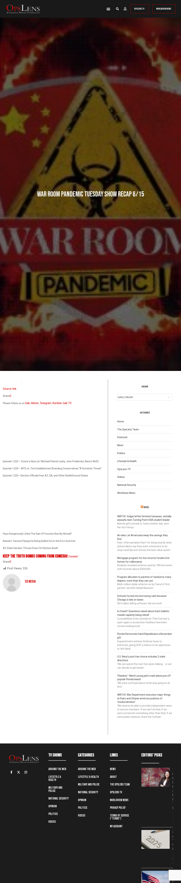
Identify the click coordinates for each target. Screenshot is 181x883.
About (113, 777)
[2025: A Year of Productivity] (155, 839)
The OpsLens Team (128, 429)
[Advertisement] (54, 433)
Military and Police (55, 789)
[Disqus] (54, 639)
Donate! (73, 556)
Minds (35, 403)
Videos (121, 477)
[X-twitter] (18, 772)
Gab (27, 403)
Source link (9, 388)
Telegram (45, 403)
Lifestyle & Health (127, 461)
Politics (121, 453)
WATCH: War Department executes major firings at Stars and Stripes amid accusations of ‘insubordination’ (144, 698)
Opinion (52, 806)
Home (120, 421)
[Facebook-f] (11, 772)
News (120, 445)
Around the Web (57, 769)
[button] (108, 9)
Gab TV (67, 403)
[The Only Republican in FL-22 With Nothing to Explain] (155, 777)
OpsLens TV (124, 469)
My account (116, 826)
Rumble (57, 403)
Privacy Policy (117, 808)
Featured (122, 437)
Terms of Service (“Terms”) (119, 817)
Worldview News (126, 493)
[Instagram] (26, 772)
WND (146, 507)
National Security (126, 485)
